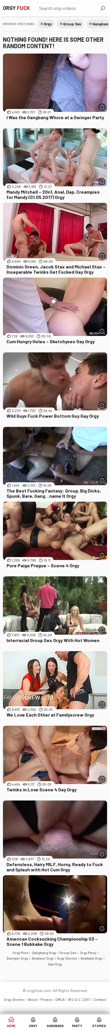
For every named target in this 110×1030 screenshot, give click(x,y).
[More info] (102, 107)
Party (77, 1026)
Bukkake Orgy (91, 958)
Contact (100, 999)
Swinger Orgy (17, 958)
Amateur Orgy (43, 958)
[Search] (103, 8)
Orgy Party (88, 953)
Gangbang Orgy (44, 953)
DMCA (60, 999)
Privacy (46, 999)
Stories (99, 1026)
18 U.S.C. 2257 (79, 999)
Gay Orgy (55, 964)
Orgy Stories (67, 958)
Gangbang (55, 1026)
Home (11, 1026)
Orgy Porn (20, 953)
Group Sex (72, 24)
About (32, 999)
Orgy (16, 8)
